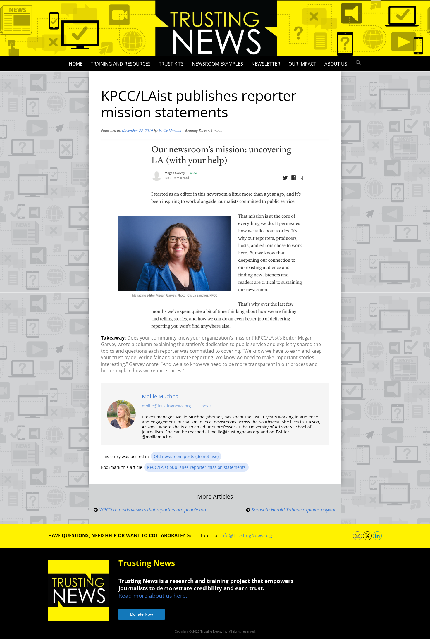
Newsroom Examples (217, 64)
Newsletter (265, 64)
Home (75, 64)
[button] (358, 63)
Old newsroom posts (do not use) (186, 456)
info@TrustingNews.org (246, 535)
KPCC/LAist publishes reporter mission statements (196, 467)
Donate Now (141, 614)
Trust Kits (171, 64)
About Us (335, 64)
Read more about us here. (152, 596)
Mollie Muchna (170, 130)
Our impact (302, 64)
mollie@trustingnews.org (166, 406)
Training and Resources (121, 64)
